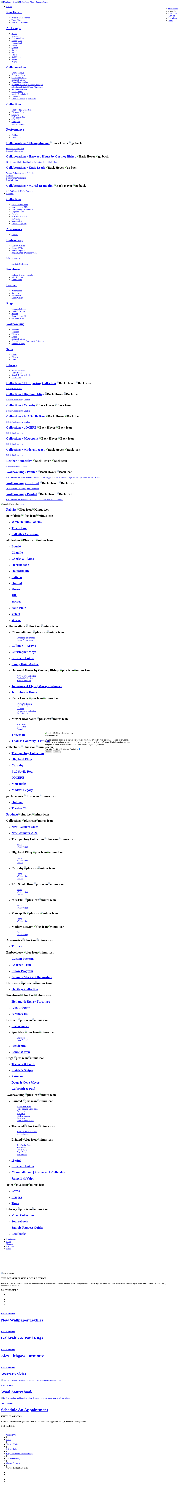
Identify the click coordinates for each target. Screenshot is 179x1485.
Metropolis (16, 121)
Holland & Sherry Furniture (23, 275)
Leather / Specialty (19, 460)
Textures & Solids (19, 309)
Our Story (173, 13)
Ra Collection (12, 180)
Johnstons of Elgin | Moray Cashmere (27, 87)
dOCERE (16, 119)
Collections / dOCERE (21, 427)
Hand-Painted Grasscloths (31, 477)
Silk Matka (20, 191)
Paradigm (78, 477)
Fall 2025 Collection (20, 22)
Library (11, 365)
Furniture (13, 269)
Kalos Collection (50, 162)
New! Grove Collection (16, 162)
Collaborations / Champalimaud (28, 143)
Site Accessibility (13, 1458)
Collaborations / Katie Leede (25, 167)
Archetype (47, 477)
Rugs (9, 303)
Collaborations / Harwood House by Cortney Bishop (41, 156)
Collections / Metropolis (22, 438)
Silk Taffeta (11, 191)
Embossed (10, 466)
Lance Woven (17, 298)
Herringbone (17, 41)
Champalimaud (19, 73)
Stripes (14, 55)
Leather (11, 285)
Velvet (14, 59)
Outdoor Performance (15, 148)
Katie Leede (17, 92)
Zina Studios (57, 499)
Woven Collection (13, 173)
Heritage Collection (20, 264)
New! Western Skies (20, 205)
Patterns (15, 314)
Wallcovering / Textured (22, 483)
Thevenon (16, 96)
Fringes (15, 357)
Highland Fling (18, 112)
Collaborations (16, 67)
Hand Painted (21, 466)
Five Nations (35, 499)
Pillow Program (18, 250)
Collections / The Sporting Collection (31, 383)
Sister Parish (46, 499)
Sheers (14, 50)
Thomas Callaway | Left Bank (24, 99)
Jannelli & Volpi (18, 343)
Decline (56, 752)
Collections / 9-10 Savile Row (25, 416)
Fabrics (9, 6)
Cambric (29, 191)
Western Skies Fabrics (21, 18)
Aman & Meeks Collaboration (24, 253)
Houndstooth (17, 43)
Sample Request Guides (21, 375)
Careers (172, 16)
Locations (173, 18)
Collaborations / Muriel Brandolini (29, 185)
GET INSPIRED (8, 1426)
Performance (15, 129)
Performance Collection (16, 178)
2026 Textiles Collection (16, 488)
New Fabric (14, 12)
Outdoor (15, 135)
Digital (14, 336)
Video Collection (19, 370)
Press (171, 20)
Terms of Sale (12, 1444)
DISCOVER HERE (9, 1290)
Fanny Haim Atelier (20, 82)
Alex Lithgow (17, 277)
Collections (13, 104)
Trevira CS (16, 137)
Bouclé (14, 33)
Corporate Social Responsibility (19, 1454)
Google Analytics (70, 749)
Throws (15, 235)
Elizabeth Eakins (18, 80)
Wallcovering (15, 324)
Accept (48, 752)
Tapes (14, 359)
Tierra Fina (16, 20)
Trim (9, 349)
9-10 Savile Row (19, 117)
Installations (173, 9)
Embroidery (14, 240)
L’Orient (9, 175)
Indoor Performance (14, 151)
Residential (16, 295)
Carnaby (15, 114)
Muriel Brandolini (20, 94)
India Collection (28, 173)
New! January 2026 (20, 207)
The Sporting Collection (21, 110)
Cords (14, 355)
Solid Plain (16, 57)
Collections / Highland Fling (25, 394)
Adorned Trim (17, 248)
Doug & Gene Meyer (20, 316)
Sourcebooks (17, 373)
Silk (13, 52)
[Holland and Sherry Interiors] (32, 2)
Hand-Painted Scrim (91, 477)
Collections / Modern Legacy (25, 449)
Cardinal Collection (34, 162)
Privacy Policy (12, 1449)
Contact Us (11, 1435)
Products (9, 193)
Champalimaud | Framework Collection (28, 341)
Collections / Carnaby (21, 405)
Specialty (16, 293)
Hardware (13, 258)
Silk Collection (33, 488)
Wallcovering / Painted (21, 472)
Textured (16, 332)
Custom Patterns (18, 246)
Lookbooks (16, 377)
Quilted (15, 48)
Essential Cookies (52, 749)
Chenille (15, 36)
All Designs (13, 28)
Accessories (14, 229)
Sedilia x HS (17, 280)
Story (8, 1242)
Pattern (14, 45)
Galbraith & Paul (19, 318)
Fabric (9, 388)
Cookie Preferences (14, 1463)
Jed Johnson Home (19, 89)
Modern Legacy (18, 124)
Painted (15, 329)
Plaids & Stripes (18, 311)
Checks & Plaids (18, 38)
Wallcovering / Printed (21, 494)
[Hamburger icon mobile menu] (9, 2)
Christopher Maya (19, 77)
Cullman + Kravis (19, 75)
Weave (14, 62)
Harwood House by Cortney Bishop (27, 84)
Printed (15, 334)
